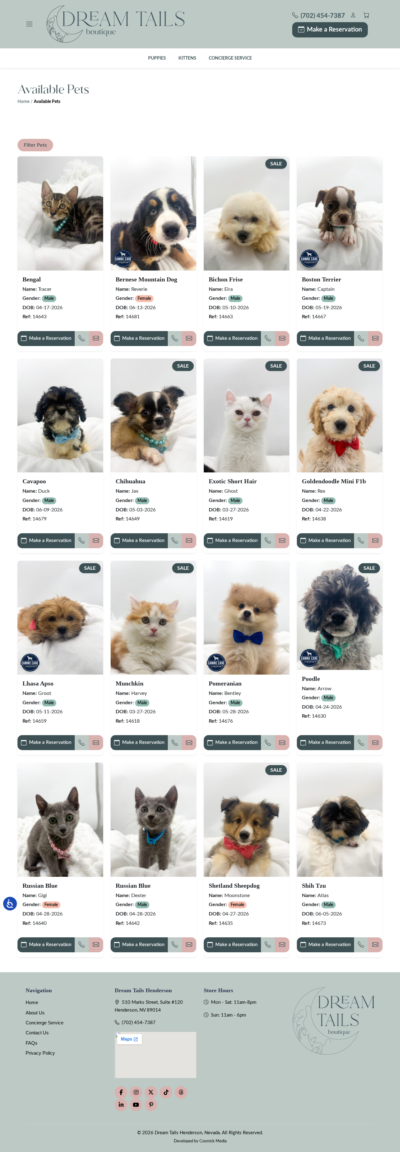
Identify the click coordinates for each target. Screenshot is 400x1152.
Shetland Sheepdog (234, 885)
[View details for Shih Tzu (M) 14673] (339, 819)
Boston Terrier (321, 279)
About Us (35, 1012)
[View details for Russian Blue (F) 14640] (60, 819)
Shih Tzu (314, 885)
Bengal (31, 279)
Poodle (311, 678)
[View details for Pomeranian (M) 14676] (246, 618)
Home (23, 102)
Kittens (187, 58)
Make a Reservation (334, 30)
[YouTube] (136, 1105)
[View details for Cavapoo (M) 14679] (60, 415)
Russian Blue (40, 885)
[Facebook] (121, 1092)
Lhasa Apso (37, 683)
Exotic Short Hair (233, 481)
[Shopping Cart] (366, 16)
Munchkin (129, 683)
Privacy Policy (40, 1053)
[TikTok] (166, 1092)
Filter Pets (35, 145)
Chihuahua (130, 481)
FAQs (32, 1043)
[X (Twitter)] (151, 1092)
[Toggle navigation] (29, 24)
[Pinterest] (151, 1105)
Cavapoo (34, 481)
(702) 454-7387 (139, 1022)
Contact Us (37, 1032)
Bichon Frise (226, 279)
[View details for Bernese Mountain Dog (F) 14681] (153, 213)
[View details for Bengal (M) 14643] (60, 213)
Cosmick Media (213, 1141)
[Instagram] (136, 1092)
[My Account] (353, 16)
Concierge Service (230, 58)
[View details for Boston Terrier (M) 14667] (339, 213)
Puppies (157, 58)
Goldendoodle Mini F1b (334, 481)
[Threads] (181, 1092)
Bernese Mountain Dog (146, 279)
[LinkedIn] (121, 1105)
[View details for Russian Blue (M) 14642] (153, 819)
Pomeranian (225, 683)
